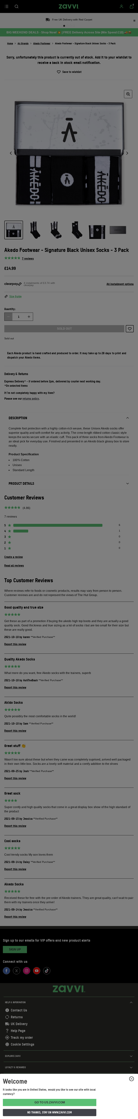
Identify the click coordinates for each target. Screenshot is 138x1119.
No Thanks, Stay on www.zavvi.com (49, 1112)
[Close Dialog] (131, 1079)
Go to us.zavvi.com (49, 1102)
